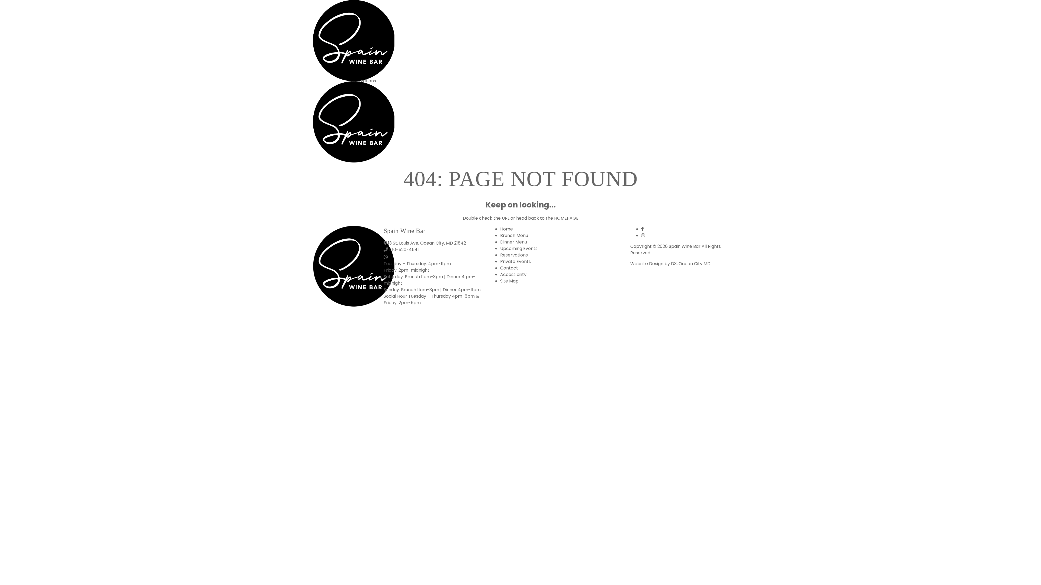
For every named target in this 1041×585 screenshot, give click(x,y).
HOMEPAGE (566, 218)
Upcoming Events (519, 248)
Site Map (509, 281)
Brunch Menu (514, 235)
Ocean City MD (695, 264)
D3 (674, 264)
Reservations (514, 255)
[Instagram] (643, 235)
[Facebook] (642, 229)
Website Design (646, 264)
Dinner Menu (513, 242)
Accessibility (513, 274)
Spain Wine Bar (685, 246)
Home (506, 229)
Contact (509, 268)
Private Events (515, 261)
